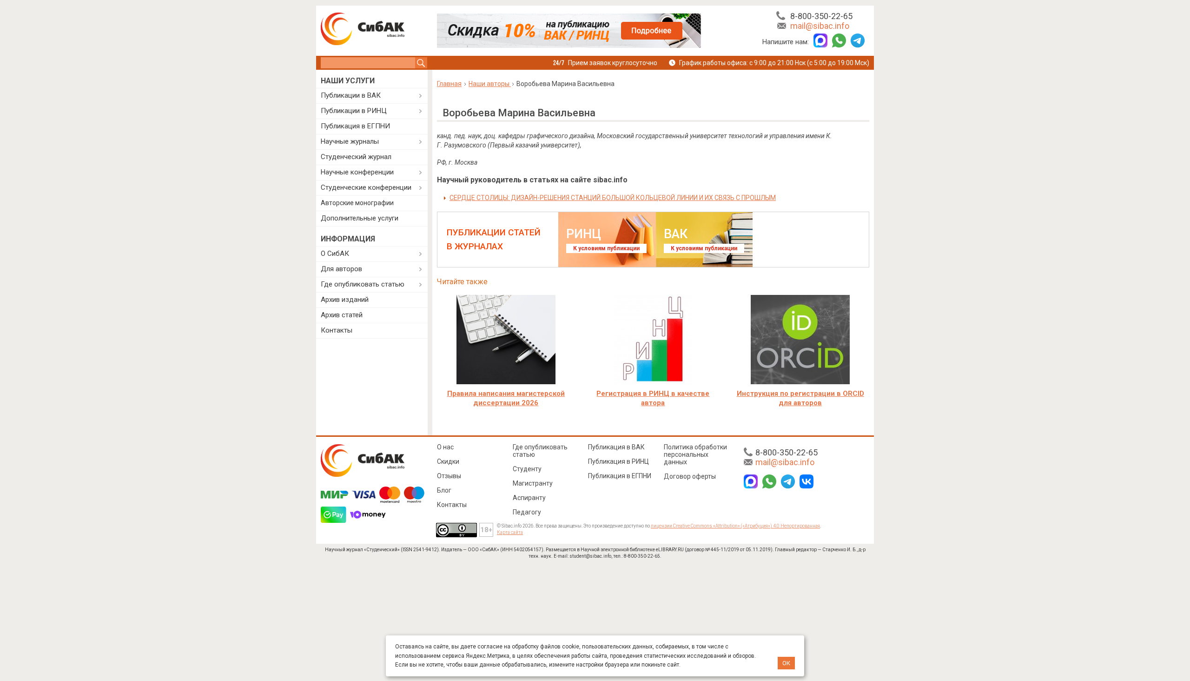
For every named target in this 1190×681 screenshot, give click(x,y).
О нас (445, 447)
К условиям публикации (606, 248)
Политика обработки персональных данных (695, 454)
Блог (444, 490)
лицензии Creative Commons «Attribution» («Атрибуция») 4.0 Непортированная (735, 525)
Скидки (448, 461)
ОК (786, 663)
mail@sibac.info (819, 26)
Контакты (336, 330)
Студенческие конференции (366, 187)
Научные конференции (357, 172)
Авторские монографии (357, 203)
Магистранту (533, 483)
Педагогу (527, 512)
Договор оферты (690, 476)
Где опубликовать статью (362, 284)
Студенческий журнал (356, 157)
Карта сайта (510, 532)
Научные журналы (350, 141)
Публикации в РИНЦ (354, 111)
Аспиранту (529, 497)
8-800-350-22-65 (821, 16)
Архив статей (342, 315)
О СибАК (335, 253)
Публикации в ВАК (351, 95)
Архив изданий (345, 299)
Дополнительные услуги (359, 218)
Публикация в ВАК (616, 447)
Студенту (527, 469)
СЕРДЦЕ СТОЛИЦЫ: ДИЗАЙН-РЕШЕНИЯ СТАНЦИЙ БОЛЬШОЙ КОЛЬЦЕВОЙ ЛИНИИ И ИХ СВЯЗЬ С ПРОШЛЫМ (613, 197)
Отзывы (449, 476)
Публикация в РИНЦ (618, 461)
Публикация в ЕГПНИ (355, 126)
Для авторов (341, 269)
